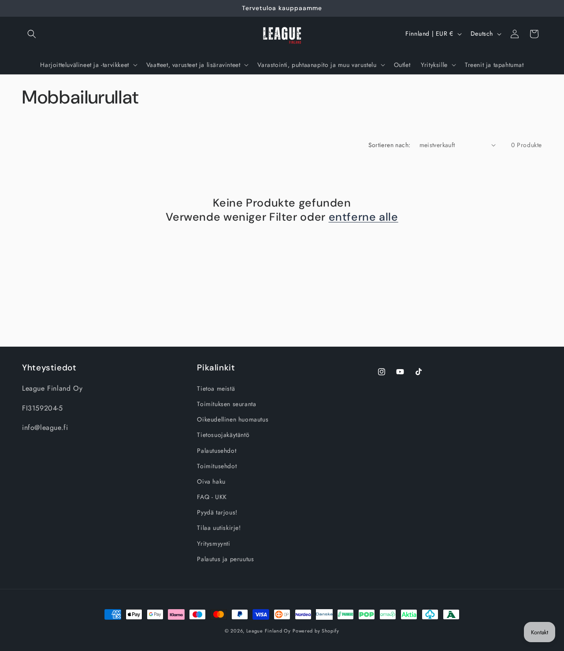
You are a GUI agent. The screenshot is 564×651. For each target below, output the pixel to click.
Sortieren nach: (389, 145)
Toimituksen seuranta (226, 403)
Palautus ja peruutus (225, 559)
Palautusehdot (216, 450)
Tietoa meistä (216, 388)
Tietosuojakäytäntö (223, 434)
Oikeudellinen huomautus (232, 419)
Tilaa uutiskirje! (219, 527)
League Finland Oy (268, 630)
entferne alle (363, 217)
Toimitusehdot (217, 466)
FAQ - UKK (211, 496)
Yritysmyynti (213, 543)
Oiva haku (211, 481)
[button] (31, 34)
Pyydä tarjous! (217, 512)
